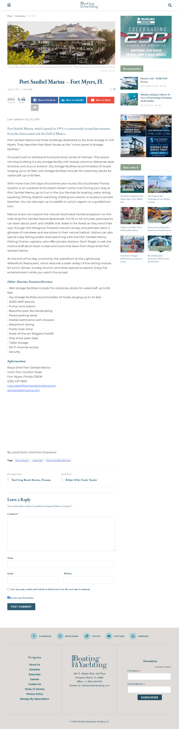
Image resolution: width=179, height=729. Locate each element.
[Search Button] (170, 5)
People (127, 249)
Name (10, 558)
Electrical (157, 221)
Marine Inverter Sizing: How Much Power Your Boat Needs (159, 229)
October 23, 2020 (150, 86)
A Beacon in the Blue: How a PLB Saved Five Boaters (131, 229)
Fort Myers (22, 460)
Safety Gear (130, 221)
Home (10, 16)
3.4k (159, 105)
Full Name (134, 670)
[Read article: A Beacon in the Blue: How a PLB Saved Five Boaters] (132, 215)
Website (68, 573)
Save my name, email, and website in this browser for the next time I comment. (50, 589)
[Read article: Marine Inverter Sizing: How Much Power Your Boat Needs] (160, 215)
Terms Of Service (35, 689)
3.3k (164, 86)
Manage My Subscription (34, 698)
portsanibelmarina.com (23, 390)
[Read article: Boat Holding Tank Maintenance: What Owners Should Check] (160, 244)
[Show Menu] (9, 5)
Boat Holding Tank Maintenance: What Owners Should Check (158, 258)
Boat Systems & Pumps (159, 248)
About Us (34, 664)
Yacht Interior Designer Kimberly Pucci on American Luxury (131, 258)
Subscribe (35, 674)
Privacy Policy (34, 693)
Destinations (20, 16)
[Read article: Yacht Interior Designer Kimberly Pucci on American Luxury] (132, 244)
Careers (34, 679)
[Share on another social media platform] (35, 107)
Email (10, 573)
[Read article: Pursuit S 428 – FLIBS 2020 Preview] (129, 83)
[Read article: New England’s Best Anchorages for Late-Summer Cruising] (160, 184)
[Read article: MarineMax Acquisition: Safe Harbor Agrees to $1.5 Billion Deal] (132, 184)
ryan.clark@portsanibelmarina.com (31, 385)
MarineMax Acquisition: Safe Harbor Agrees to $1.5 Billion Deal (131, 199)
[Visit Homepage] (89, 5)
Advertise (34, 669)
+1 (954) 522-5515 (93, 681)
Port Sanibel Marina (58, 460)
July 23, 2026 (147, 105)
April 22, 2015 (13, 89)
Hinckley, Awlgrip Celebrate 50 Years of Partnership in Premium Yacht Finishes (156, 97)
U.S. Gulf (32, 16)
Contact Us (34, 684)
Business (128, 189)
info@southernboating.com (95, 685)
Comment (13, 514)
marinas (37, 460)
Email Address (136, 684)
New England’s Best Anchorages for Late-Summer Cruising (159, 199)
